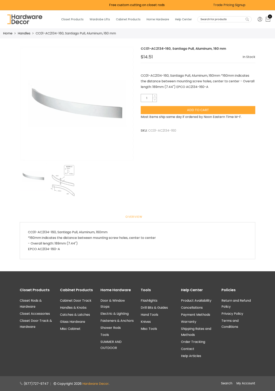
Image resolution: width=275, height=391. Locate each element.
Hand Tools (149, 314)
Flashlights (149, 300)
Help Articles (191, 356)
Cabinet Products (128, 19)
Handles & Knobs (73, 307)
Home (7, 33)
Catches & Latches (75, 314)
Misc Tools (149, 328)
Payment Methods (195, 314)
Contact (187, 349)
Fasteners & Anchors (117, 320)
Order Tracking (193, 341)
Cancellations (192, 307)
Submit (247, 19)
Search (226, 383)
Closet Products (72, 19)
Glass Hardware (72, 321)
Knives (146, 321)
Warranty (188, 321)
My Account (245, 383)
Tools (104, 334)
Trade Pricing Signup (229, 5)
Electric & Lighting (114, 313)
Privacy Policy (232, 313)
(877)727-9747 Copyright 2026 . (66, 383)
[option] (77, 103)
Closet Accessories (35, 313)
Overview (134, 217)
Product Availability (196, 300)
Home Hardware (158, 19)
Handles (24, 33)
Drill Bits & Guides (154, 307)
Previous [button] (29, 103)
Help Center (183, 19)
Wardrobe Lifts (100, 19)
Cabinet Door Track (75, 300)
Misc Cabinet (70, 328)
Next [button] (124, 103)
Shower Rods (110, 327)
